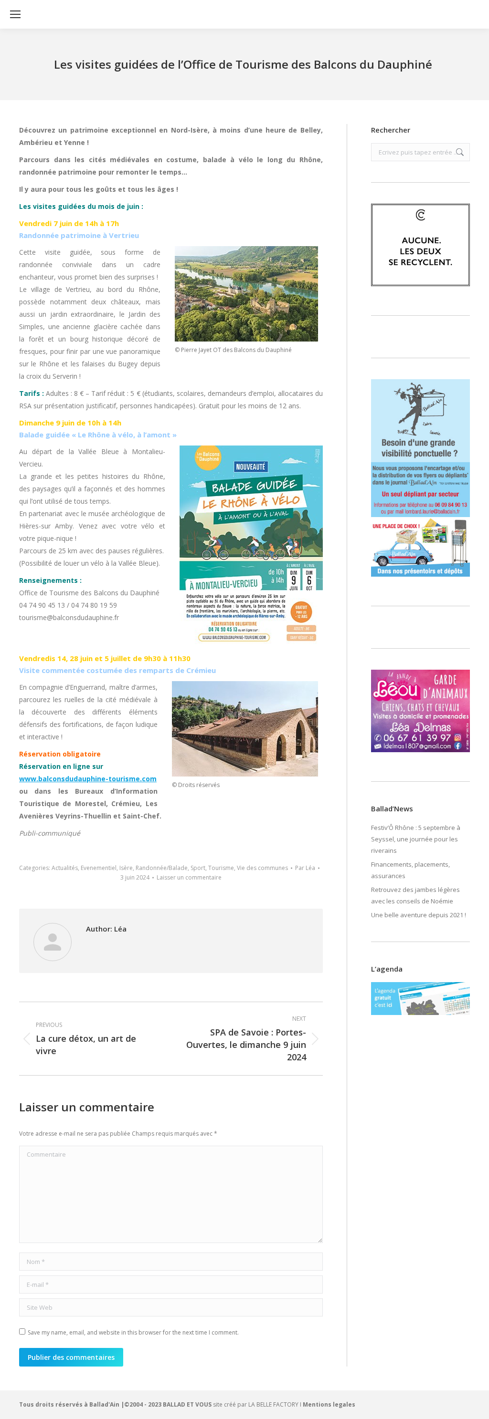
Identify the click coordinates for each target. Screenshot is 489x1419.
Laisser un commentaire (189, 877)
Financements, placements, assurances (410, 870)
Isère (126, 868)
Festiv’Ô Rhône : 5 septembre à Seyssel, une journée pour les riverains (415, 839)
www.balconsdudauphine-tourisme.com (88, 778)
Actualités (65, 868)
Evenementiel (99, 868)
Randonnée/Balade (162, 868)
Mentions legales (329, 1404)
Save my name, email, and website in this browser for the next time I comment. (133, 1332)
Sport (198, 868)
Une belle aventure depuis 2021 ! (418, 915)
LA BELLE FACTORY (273, 1404)
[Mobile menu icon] (15, 14)
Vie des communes (262, 868)
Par (305, 868)
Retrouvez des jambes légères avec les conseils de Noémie (415, 895)
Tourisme (221, 868)
